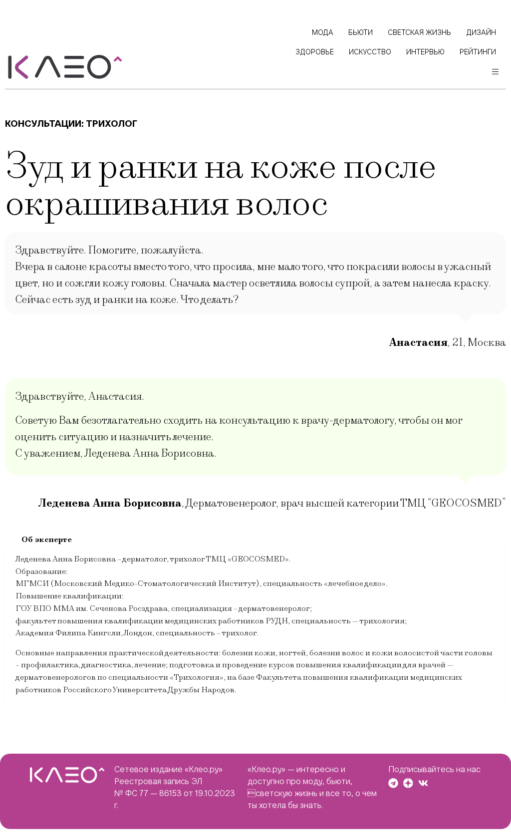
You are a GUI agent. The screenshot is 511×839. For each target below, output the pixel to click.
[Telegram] (393, 783)
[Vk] (423, 783)
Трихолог (111, 123)
